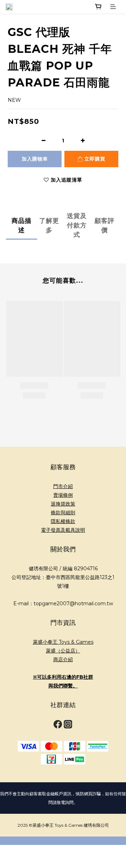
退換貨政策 (63, 504)
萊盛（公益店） (63, 651)
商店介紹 (63, 659)
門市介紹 (63, 486)
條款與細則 (63, 512)
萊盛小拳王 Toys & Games (63, 642)
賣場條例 (63, 495)
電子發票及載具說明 (63, 530)
